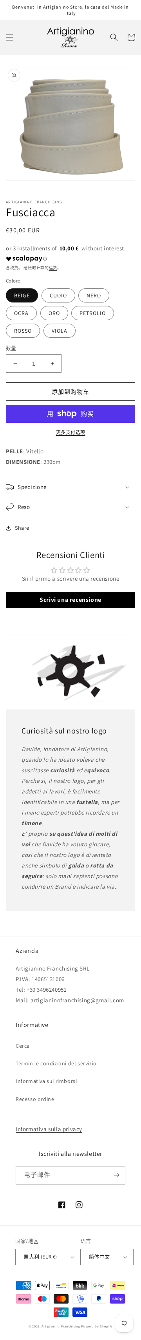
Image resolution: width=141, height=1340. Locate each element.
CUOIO (58, 295)
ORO (54, 313)
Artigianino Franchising (61, 1326)
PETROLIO (93, 313)
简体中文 (99, 1256)
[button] (9, 37)
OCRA (21, 313)
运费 (53, 267)
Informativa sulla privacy (49, 1129)
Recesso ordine (35, 1099)
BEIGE (22, 295)
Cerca (23, 1045)
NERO (94, 295)
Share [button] (22, 527)
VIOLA (59, 330)
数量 (11, 348)
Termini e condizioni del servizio (56, 1063)
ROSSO (23, 330)
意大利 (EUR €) (40, 1256)
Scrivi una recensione (70, 600)
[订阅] (116, 1175)
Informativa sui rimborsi (46, 1081)
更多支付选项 (70, 432)
